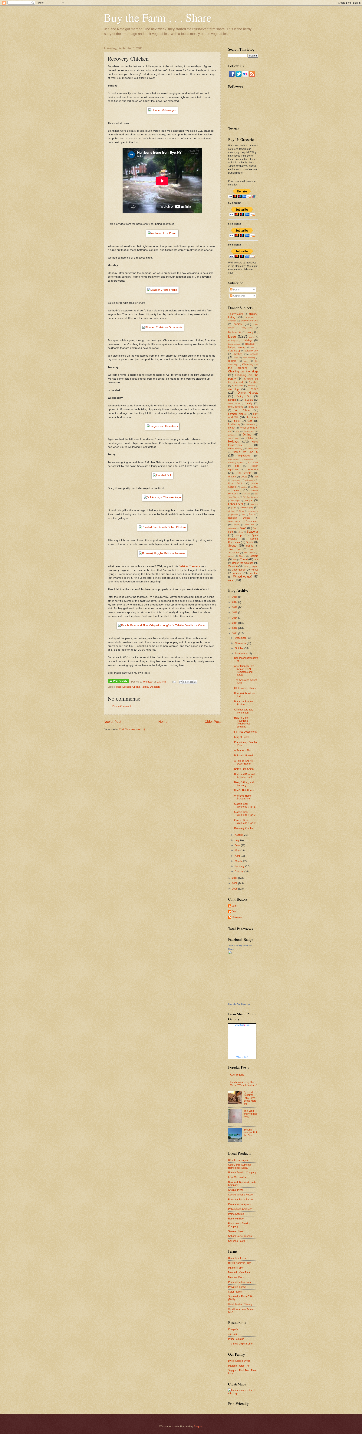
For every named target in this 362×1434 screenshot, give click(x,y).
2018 (235, 596)
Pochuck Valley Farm (240, 1282)
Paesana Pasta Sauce (240, 1199)
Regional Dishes (239, 518)
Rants (252, 514)
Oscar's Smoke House (240, 1194)
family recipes (235, 407)
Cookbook (237, 386)
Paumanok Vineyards (240, 1204)
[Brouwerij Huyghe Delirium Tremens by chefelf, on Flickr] (162, 553)
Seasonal (252, 531)
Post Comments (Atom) (132, 729)
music (236, 490)
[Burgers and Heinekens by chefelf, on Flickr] (162, 426)
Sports (232, 545)
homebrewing (235, 448)
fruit (237, 431)
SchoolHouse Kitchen (240, 1236)
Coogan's (233, 1329)
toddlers (254, 555)
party (233, 508)
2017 (235, 602)
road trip (249, 525)
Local (244, 476)
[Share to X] (188, 682)
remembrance (234, 521)
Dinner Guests (248, 392)
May (237, 850)
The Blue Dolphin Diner (240, 1343)
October (239, 648)
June (238, 845)
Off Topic (235, 501)
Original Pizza (235, 1189)
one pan (248, 500)
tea (251, 549)
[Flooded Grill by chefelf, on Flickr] (162, 475)
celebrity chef (251, 351)
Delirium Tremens (189, 566)
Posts (236, 289)
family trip (253, 407)
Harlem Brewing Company (242, 1172)
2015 (235, 612)
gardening (249, 431)
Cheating (237, 354)
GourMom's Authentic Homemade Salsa (240, 1166)
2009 (235, 883)
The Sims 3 (249, 553)
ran (243, 515)
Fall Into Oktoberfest (245, 731)
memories (236, 480)
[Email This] (181, 682)
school (240, 532)
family (249, 403)
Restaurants (252, 521)
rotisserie (232, 528)
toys (235, 560)
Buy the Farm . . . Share (158, 17)
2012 (235, 628)
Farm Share (242, 410)
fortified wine (249, 424)
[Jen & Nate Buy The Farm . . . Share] (242, 1000)
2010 (235, 878)
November (241, 643)
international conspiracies (240, 459)
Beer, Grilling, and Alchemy (244, 784)
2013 (235, 623)
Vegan (255, 566)
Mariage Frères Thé (238, 1365)
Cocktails (253, 382)
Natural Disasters (150, 686)
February (240, 866)
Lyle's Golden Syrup (239, 1360)
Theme (242, 556)
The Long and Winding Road (250, 1113)
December (241, 637)
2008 (235, 888)
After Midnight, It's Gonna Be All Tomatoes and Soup (244, 670)
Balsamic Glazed (243, 755)
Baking (249, 332)
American (232, 321)
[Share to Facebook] (191, 682)
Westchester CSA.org (240, 1304)
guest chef (233, 438)
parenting (254, 504)
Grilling (136, 686)
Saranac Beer (235, 1231)
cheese (254, 354)
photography (246, 507)
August (239, 834)
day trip (233, 389)
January (239, 871)
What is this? (242, 1057)
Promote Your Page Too (239, 1004)
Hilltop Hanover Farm (239, 1262)
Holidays (233, 441)
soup (239, 535)
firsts (237, 420)
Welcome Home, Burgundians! (243, 797)
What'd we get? (242, 576)
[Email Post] (174, 681)
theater (231, 556)
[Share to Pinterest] (195, 682)
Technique (233, 552)
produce (234, 515)
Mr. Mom (254, 487)
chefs (236, 358)
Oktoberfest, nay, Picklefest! (243, 711)
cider (246, 361)
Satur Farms (235, 1291)
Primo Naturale (236, 1213)
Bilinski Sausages (238, 1160)
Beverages (233, 341)
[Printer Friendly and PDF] (118, 682)
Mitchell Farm (235, 1267)
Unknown (237, 917)
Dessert (126, 686)
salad (243, 528)
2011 (235, 633)
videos (255, 570)
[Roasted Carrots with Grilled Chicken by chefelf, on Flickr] (162, 527)
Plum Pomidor (236, 1338)
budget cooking (236, 347)
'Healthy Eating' (236, 314)
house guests (252, 449)
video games (238, 570)
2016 (235, 607)
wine (231, 580)
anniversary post (249, 321)
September (241, 653)
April (238, 855)
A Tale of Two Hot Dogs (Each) (243, 762)
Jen (234, 905)
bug (253, 347)
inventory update (236, 463)
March (238, 861)
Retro (236, 525)
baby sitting (248, 328)
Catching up (234, 351)
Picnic (241, 511)
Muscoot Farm (236, 1277)
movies (244, 487)
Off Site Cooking (250, 497)
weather (254, 573)
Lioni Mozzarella (237, 1177)
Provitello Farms (237, 1287)
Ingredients (244, 455)
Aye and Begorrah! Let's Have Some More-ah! (250, 1098)
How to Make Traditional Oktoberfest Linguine (242, 722)
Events (249, 399)
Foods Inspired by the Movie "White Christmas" (243, 1083)
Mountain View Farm (239, 1272)
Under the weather (242, 562)
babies (238, 324)
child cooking (249, 358)
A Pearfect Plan (242, 750)
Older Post (213, 722)
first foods (252, 417)
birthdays (248, 340)
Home (162, 722)
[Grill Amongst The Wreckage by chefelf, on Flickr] (162, 497)
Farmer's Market (237, 413)
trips (256, 559)
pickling (231, 511)
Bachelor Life (235, 332)
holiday (249, 438)
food (250, 420)
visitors (237, 573)
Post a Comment (121, 706)
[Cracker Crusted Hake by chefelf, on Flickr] (162, 289)
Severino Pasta (236, 1240)
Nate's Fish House (244, 790)
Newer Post (112, 722)
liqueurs (232, 477)
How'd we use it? (245, 451)
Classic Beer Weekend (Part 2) (245, 813)
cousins (251, 386)
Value (245, 566)
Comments (238, 295)
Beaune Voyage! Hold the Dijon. (251, 1132)
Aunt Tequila (237, 1074)
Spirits (249, 542)
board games (234, 344)
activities (249, 317)
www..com (242, 1025)
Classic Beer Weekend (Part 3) (245, 805)
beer (118, 686)
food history (234, 424)
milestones (250, 480)
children (232, 361)
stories (249, 546)
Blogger (198, 1426)
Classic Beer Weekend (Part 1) (245, 821)
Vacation (233, 566)
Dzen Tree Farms (237, 1258)
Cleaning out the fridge (243, 371)
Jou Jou (232, 1334)
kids (237, 465)
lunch (256, 477)
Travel (244, 559)
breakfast (249, 344)
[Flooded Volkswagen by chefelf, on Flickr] (162, 110)
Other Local (235, 504)
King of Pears (241, 737)
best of (252, 337)
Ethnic (232, 399)
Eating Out (243, 396)
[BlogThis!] (184, 682)
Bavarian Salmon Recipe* (243, 703)
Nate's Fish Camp (244, 769)
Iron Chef (253, 462)
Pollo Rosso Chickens (240, 1209)
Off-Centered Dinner (245, 688)
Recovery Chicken (244, 828)
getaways (232, 435)
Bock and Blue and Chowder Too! (244, 775)
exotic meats (234, 403)
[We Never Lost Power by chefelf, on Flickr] (162, 233)
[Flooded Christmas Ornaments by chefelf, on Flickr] (162, 327)
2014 (235, 617)
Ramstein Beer (236, 1218)
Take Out (234, 549)
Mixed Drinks (236, 483)
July (237, 840)
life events (244, 473)
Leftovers (252, 469)
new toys (246, 494)
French (231, 428)
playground (253, 511)
